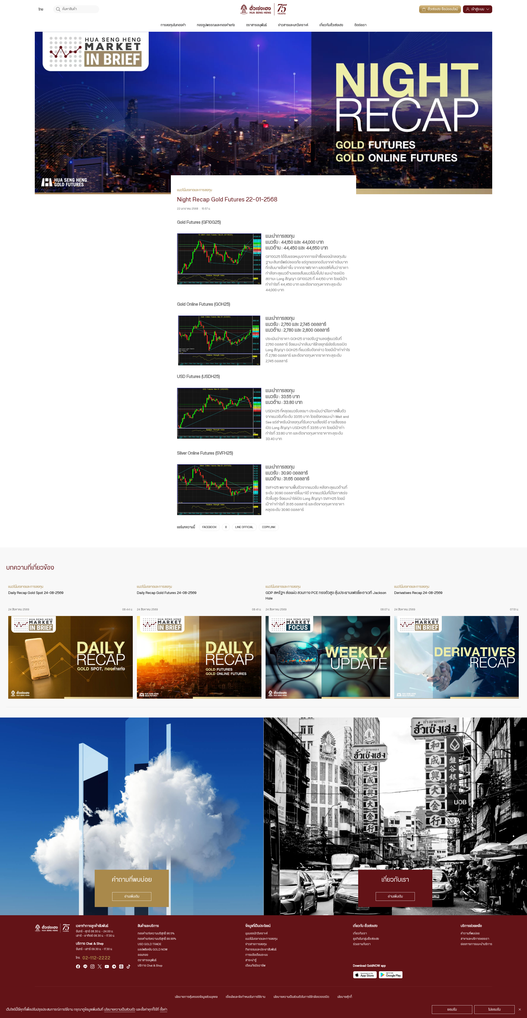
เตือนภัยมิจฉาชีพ (255, 965)
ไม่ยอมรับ (494, 1009)
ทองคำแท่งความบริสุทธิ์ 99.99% (157, 938)
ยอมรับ (452, 1009)
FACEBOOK (209, 527)
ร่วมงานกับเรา (362, 944)
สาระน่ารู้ (251, 960)
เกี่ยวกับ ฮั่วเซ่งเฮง (365, 926)
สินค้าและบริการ (148, 926)
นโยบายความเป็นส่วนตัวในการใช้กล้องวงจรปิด (301, 997)
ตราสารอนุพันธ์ (256, 25)
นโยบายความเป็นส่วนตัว (119, 1009)
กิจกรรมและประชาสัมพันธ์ (260, 949)
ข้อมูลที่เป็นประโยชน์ (257, 926)
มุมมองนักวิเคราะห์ (256, 933)
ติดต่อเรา (360, 25)
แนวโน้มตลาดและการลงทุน (261, 938)
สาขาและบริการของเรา (475, 938)
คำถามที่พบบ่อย (470, 933)
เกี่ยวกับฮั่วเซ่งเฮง (331, 25)
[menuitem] (40, 9)
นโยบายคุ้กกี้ (344, 997)
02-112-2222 (97, 958)
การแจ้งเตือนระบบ (256, 955)
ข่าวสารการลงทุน (256, 944)
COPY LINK (268, 527)
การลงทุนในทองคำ (173, 25)
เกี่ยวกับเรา (360, 933)
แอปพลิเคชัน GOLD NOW (152, 949)
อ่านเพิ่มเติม (131, 896)
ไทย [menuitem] (40, 9)
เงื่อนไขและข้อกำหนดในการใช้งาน (245, 997)
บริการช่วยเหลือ (471, 926)
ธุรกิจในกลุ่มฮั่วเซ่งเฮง (366, 938)
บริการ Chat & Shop (150, 965)
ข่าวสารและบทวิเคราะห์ (293, 25)
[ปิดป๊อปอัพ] (520, 1010)
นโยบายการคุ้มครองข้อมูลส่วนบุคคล (196, 997)
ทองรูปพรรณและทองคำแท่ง (216, 25)
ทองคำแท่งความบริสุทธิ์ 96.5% (156, 933)
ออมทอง (143, 955)
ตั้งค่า (163, 1009)
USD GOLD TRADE (149, 944)
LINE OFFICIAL (244, 527)
